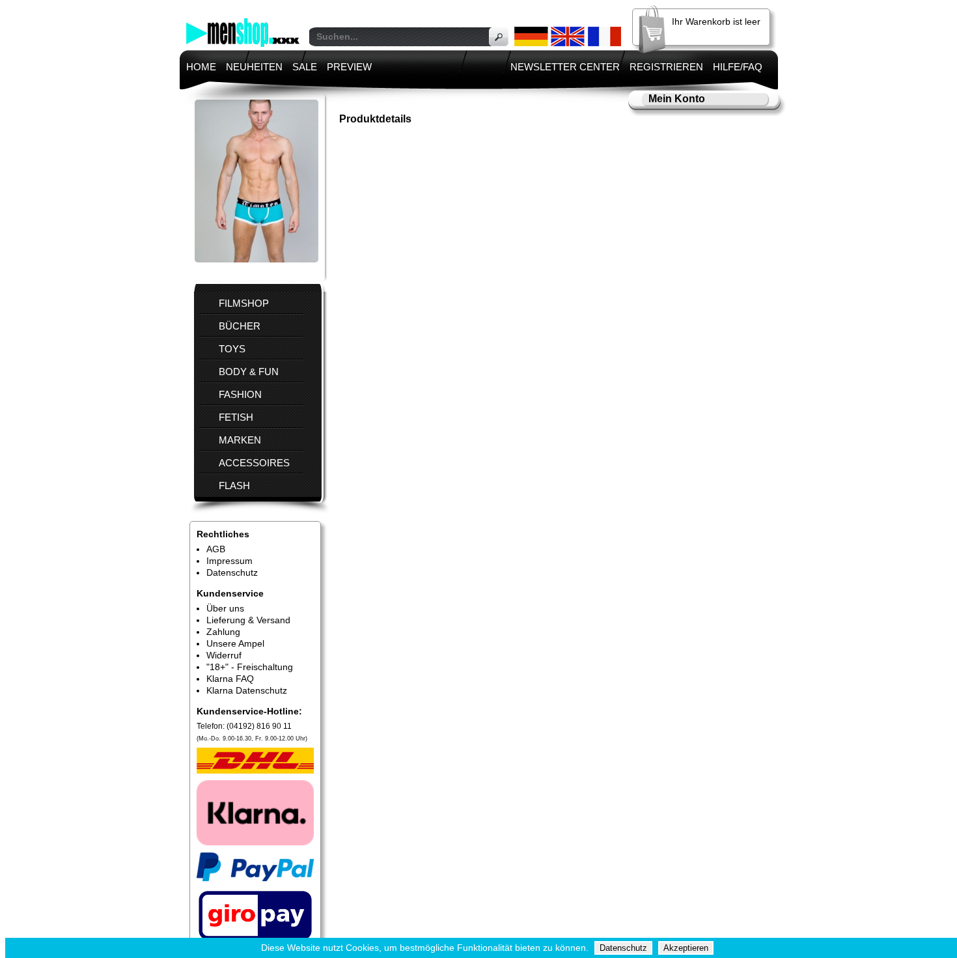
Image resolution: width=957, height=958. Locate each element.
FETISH (236, 417)
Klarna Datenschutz (246, 690)
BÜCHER (239, 325)
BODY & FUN (249, 371)
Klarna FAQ (230, 678)
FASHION (240, 394)
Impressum (229, 561)
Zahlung (223, 632)
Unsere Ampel (235, 643)
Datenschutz (232, 572)
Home (201, 66)
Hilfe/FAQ (737, 66)
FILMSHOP (244, 303)
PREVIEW (349, 66)
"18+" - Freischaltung (249, 667)
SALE (304, 66)
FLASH (234, 485)
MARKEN (240, 439)
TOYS (232, 348)
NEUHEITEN (254, 66)
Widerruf (224, 655)
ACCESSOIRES (254, 462)
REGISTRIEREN (666, 66)
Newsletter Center (565, 66)
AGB (215, 549)
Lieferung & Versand (248, 620)
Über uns (225, 608)
